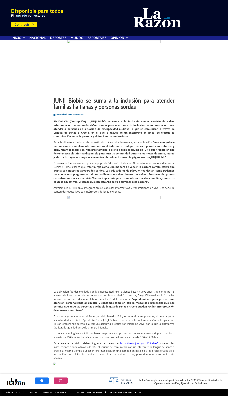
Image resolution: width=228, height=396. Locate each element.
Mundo (77, 38)
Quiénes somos (12, 392)
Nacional (37, 38)
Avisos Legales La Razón (89, 392)
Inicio (16, 38)
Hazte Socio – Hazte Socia (57, 392)
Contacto (32, 392)
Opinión (117, 38)
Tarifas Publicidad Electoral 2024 (126, 392)
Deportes (58, 38)
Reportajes (97, 38)
